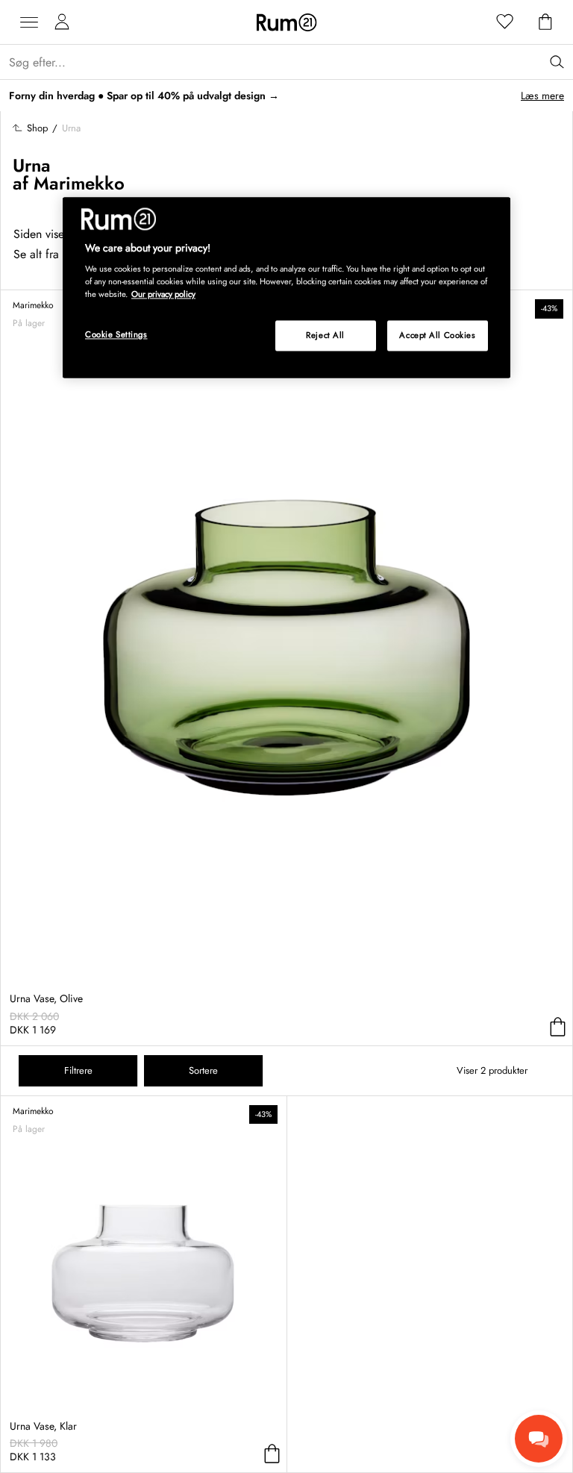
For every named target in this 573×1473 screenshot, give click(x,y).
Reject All (325, 335)
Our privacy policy (163, 295)
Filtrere (78, 1070)
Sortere (203, 1070)
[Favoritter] (505, 22)
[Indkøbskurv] (545, 22)
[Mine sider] (62, 22)
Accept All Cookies (437, 335)
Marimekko (79, 183)
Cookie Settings (116, 334)
